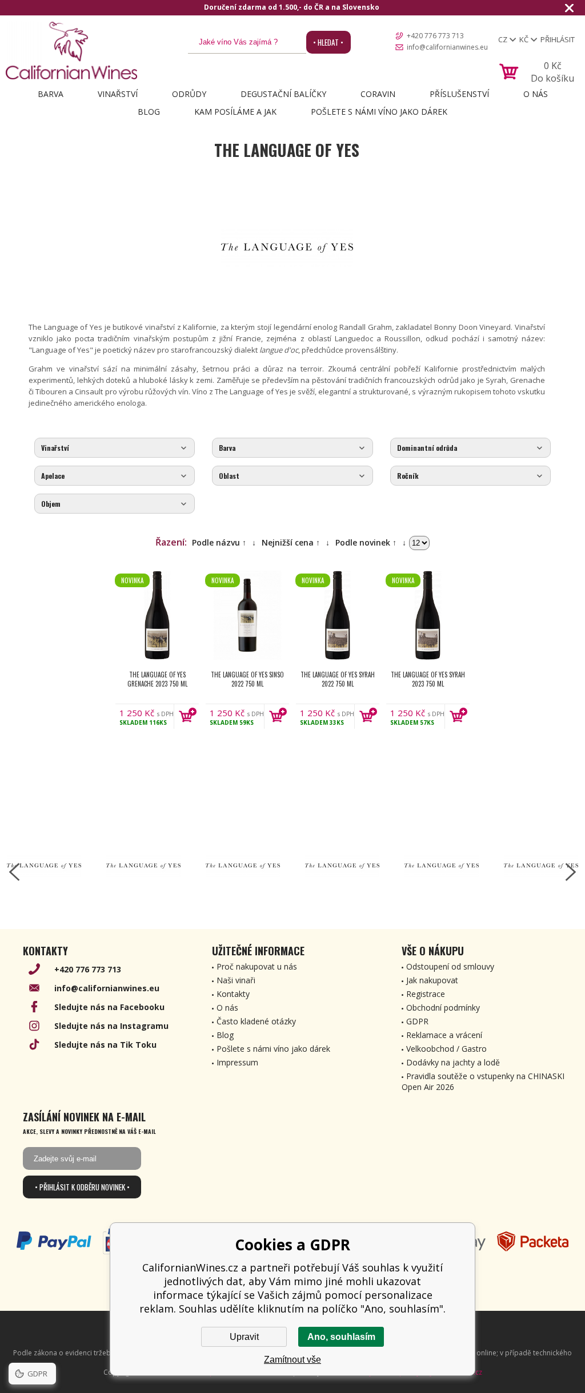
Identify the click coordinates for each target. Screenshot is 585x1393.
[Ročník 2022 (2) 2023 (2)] (470, 476)
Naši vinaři (236, 980)
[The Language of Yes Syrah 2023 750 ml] (428, 615)
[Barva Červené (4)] (292, 448)
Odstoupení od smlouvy (450, 966)
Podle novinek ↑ (365, 542)
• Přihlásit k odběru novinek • (82, 1187)
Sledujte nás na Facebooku (109, 1007)
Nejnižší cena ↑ (291, 542)
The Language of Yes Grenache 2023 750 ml (157, 679)
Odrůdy (189, 93)
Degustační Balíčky (283, 93)
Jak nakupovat (432, 980)
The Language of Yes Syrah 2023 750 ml (428, 679)
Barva (50, 93)
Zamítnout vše (292, 1359)
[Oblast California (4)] (292, 476)
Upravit (244, 1337)
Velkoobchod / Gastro (446, 1048)
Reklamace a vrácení (444, 1034)
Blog (149, 111)
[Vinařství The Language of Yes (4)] (114, 448)
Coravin (377, 93)
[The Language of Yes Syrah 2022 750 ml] (337, 615)
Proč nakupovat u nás (257, 966)
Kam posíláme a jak (235, 111)
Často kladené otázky (256, 1021)
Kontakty (233, 993)
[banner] (71, 50)
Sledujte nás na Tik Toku (105, 1044)
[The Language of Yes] (44, 866)
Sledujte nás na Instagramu (111, 1025)
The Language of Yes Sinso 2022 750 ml (247, 679)
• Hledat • (328, 42)
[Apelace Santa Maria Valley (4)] (114, 476)
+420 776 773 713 (435, 36)
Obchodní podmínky (443, 1007)
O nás (535, 93)
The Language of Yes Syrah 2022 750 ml (337, 679)
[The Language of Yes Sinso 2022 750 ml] (247, 615)
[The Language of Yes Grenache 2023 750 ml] (157, 615)
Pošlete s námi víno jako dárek (379, 111)
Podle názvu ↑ (219, 542)
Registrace (425, 993)
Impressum (237, 1062)
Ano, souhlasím (341, 1337)
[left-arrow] (14, 872)
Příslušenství (459, 93)
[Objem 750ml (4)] (114, 504)
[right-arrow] (570, 872)
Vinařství (118, 93)
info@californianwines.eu (447, 47)
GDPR (417, 1021)
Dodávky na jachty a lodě (453, 1062)
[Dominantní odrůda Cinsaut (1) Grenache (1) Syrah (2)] (470, 448)
